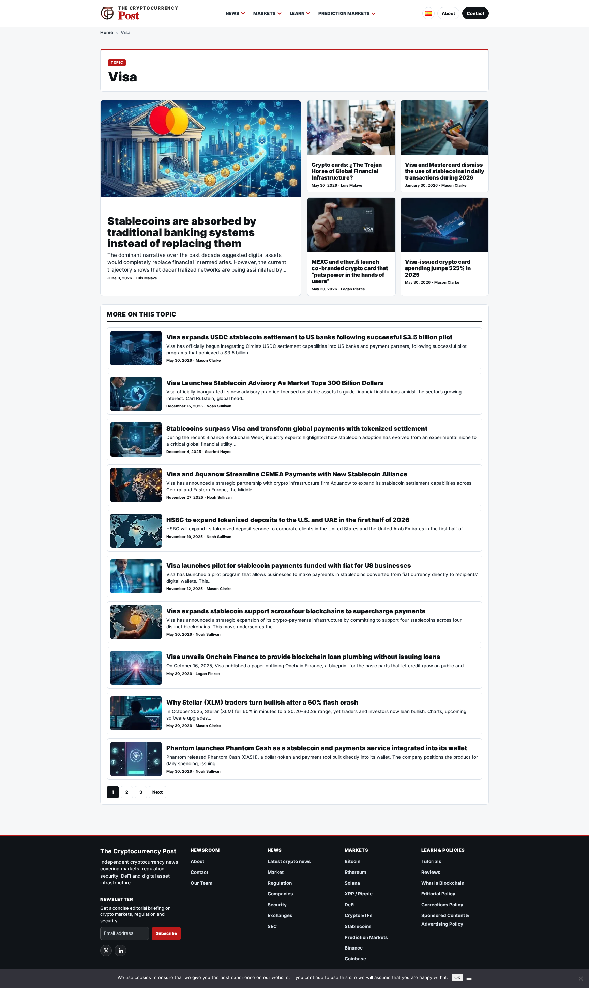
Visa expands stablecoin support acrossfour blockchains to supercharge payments (296, 611)
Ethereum (355, 872)
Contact (475, 13)
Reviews (430, 872)
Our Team (201, 883)
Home (106, 32)
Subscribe (166, 933)
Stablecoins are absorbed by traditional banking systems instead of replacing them (181, 232)
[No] (580, 978)
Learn (297, 13)
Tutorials (431, 861)
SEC (272, 926)
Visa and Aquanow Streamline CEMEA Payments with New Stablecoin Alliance (286, 474)
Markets (264, 13)
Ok (457, 977)
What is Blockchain (442, 883)
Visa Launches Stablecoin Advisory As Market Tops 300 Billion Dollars (275, 382)
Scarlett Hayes (218, 452)
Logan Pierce (353, 289)
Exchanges (280, 915)
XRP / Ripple (359, 893)
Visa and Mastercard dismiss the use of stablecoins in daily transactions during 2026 (444, 171)
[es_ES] (428, 13)
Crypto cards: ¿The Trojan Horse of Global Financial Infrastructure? (347, 171)
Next (157, 792)
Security (277, 904)
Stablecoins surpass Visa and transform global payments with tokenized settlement (296, 428)
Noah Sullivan (219, 406)
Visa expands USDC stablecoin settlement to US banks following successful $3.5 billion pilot (309, 337)
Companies (280, 893)
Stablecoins (358, 926)
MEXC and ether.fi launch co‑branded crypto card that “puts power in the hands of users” (350, 271)
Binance (354, 948)
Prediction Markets (344, 13)
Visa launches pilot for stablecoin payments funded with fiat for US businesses (288, 565)
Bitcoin (352, 861)
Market (276, 872)
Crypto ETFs (359, 915)
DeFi (350, 904)
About (448, 13)
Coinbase (355, 958)
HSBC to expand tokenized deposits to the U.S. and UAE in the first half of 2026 (287, 519)
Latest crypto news (289, 861)
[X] (106, 950)
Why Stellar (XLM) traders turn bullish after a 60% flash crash (262, 702)
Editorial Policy (438, 893)
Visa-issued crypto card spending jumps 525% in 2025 (438, 268)
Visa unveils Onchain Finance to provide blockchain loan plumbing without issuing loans (303, 656)
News (232, 13)
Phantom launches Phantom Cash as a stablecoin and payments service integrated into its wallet (316, 748)
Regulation (280, 883)
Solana (352, 883)
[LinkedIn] (120, 950)
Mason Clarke (454, 185)
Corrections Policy (442, 904)
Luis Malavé (146, 278)
